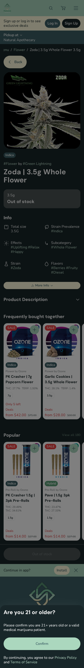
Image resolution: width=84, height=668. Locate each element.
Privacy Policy (66, 657)
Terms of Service (23, 662)
